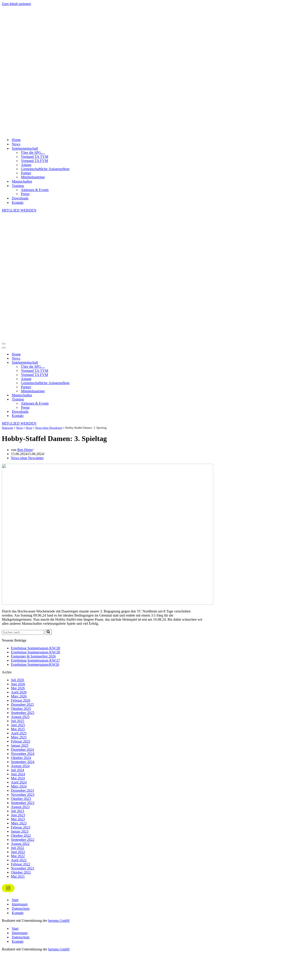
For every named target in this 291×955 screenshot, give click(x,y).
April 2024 (19, 782)
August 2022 (20, 844)
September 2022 (22, 840)
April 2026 (19, 692)
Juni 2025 (18, 725)
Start (15, 900)
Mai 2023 (18, 819)
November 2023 (22, 794)
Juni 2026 (18, 684)
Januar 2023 (19, 831)
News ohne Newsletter (48, 427)
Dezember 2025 (22, 704)
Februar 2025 (20, 741)
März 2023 (19, 823)
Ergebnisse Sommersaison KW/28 (35, 648)
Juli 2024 (17, 770)
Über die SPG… (33, 152)
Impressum (20, 904)
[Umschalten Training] (81, 399)
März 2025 (19, 737)
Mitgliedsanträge (33, 177)
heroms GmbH (59, 920)
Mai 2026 (18, 688)
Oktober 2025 (21, 709)
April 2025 (19, 733)
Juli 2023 (17, 811)
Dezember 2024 (22, 749)
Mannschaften (22, 181)
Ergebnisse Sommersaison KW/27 (35, 660)
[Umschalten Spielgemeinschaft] (81, 363)
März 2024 (19, 786)
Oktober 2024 (21, 758)
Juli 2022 (17, 848)
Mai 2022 (18, 856)
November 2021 (22, 868)
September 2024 (22, 762)
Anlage (26, 165)
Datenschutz (21, 908)
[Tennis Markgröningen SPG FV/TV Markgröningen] (145, 70)
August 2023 (20, 807)
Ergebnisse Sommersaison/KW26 (35, 664)
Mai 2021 (18, 876)
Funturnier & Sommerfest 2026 (33, 656)
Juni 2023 (18, 815)
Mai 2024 (18, 778)
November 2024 (22, 754)
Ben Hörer (25, 450)
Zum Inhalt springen (16, 4)
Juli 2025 (17, 721)
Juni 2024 (18, 774)
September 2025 (22, 713)
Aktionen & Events (35, 190)
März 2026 (19, 696)
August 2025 (20, 717)
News (16, 144)
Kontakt (17, 202)
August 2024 (20, 766)
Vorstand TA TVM (34, 157)
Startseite (7, 427)
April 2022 (19, 860)
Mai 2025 (18, 729)
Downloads (20, 198)
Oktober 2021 (21, 872)
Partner (26, 173)
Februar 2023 (20, 827)
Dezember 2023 (22, 790)
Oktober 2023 (21, 799)
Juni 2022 (18, 852)
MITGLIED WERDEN (19, 210)
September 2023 (22, 803)
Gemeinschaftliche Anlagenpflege (45, 169)
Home (16, 140)
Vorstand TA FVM (34, 161)
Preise (25, 194)
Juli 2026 (17, 680)
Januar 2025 (19, 745)
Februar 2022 (20, 864)
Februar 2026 (20, 700)
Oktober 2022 (21, 835)
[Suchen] (48, 632)
